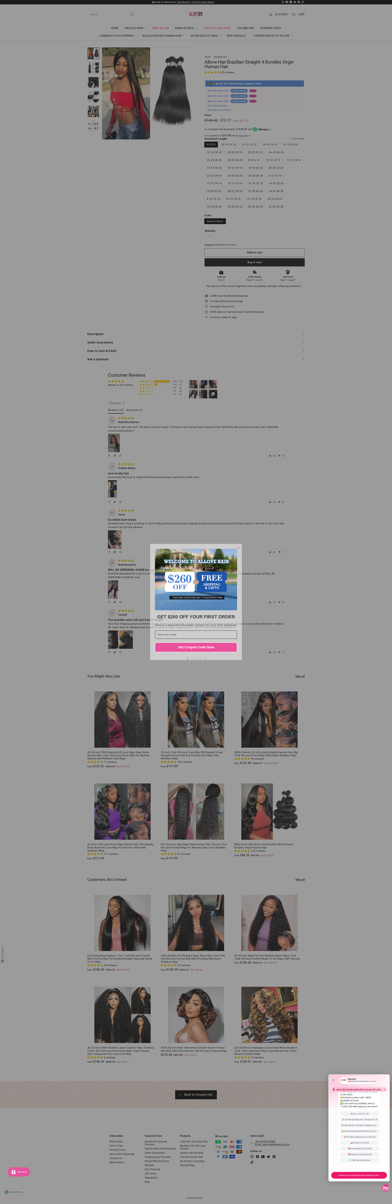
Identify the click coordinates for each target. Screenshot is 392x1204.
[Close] (238, 547)
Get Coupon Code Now (196, 647)
